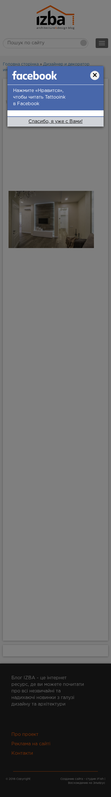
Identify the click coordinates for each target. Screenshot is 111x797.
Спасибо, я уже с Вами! (55, 121)
